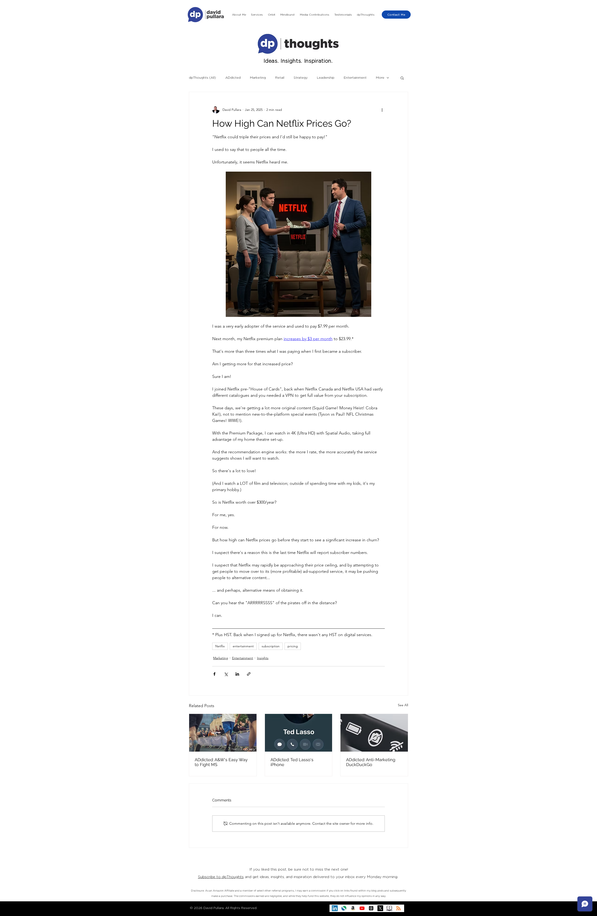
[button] (257, 14)
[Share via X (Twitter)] (226, 674)
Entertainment (355, 77)
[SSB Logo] (344, 908)
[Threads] (371, 908)
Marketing (258, 77)
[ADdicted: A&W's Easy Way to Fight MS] (223, 733)
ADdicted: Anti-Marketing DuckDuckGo (370, 762)
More (380, 77)
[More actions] (382, 109)
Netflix (220, 646)
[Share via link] (248, 674)
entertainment (243, 646)
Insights (262, 658)
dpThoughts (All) (202, 77)
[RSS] (398, 908)
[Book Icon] (389, 908)
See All (403, 705)
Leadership (325, 77)
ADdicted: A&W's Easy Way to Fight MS (221, 762)
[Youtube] (362, 908)
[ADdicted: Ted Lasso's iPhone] (298, 733)
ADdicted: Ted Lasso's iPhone (292, 762)
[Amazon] (353, 908)
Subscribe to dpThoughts (221, 877)
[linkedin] (335, 908)
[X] (380, 908)
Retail (279, 77)
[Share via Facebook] (214, 674)
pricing (293, 646)
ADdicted (233, 77)
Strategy (301, 77)
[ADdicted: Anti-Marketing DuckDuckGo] (374, 733)
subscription (271, 646)
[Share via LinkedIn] (237, 674)
